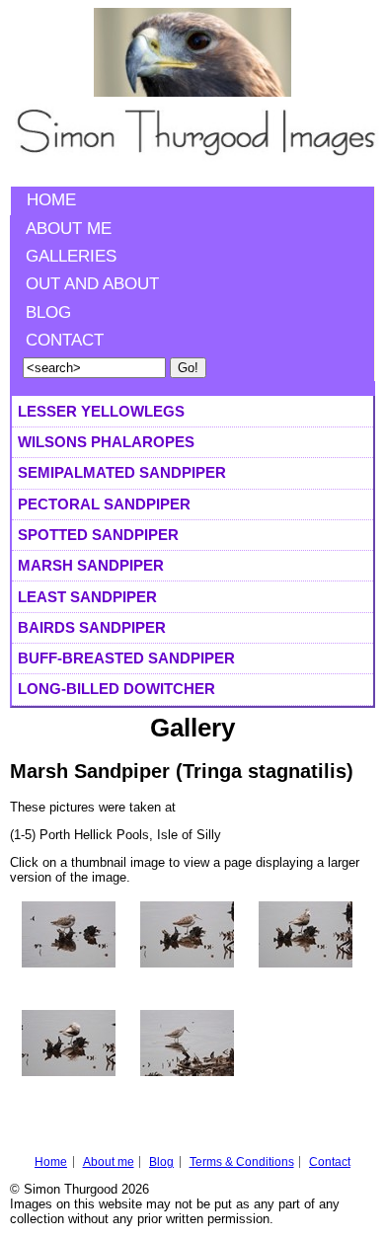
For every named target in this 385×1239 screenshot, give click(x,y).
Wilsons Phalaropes (106, 441)
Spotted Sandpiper (98, 534)
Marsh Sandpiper (91, 565)
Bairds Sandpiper (92, 627)
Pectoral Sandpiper (104, 504)
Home (51, 200)
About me (69, 228)
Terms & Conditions (242, 1162)
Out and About (92, 283)
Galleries (71, 256)
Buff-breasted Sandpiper (126, 658)
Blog (48, 312)
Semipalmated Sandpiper (122, 472)
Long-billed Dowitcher (116, 688)
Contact (65, 340)
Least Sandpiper (87, 596)
